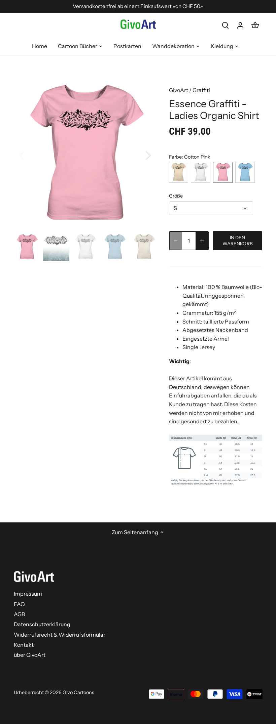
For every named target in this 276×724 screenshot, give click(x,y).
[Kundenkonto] (240, 25)
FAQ (19, 604)
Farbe (175, 157)
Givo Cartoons (78, 692)
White (200, 172)
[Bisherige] (30, 155)
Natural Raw (178, 172)
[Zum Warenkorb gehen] (255, 25)
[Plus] (202, 240)
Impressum (28, 593)
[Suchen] (225, 25)
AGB (19, 614)
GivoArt (178, 90)
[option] (85, 154)
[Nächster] (139, 155)
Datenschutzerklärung (42, 624)
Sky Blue (245, 172)
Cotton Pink (222, 172)
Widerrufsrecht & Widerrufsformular (59, 634)
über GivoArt (29, 654)
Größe (176, 196)
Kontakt (24, 644)
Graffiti (201, 90)
